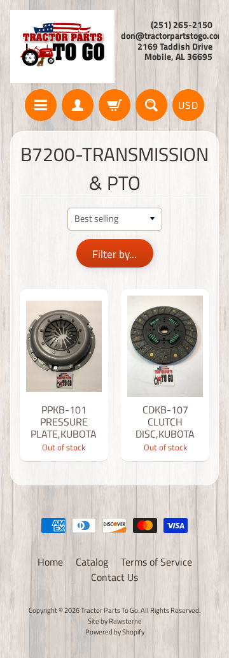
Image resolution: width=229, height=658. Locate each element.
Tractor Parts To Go (109, 609)
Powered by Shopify (114, 631)
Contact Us (114, 577)
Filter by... (114, 254)
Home (50, 561)
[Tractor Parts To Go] (62, 46)
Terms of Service (156, 561)
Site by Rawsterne (115, 620)
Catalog (92, 561)
